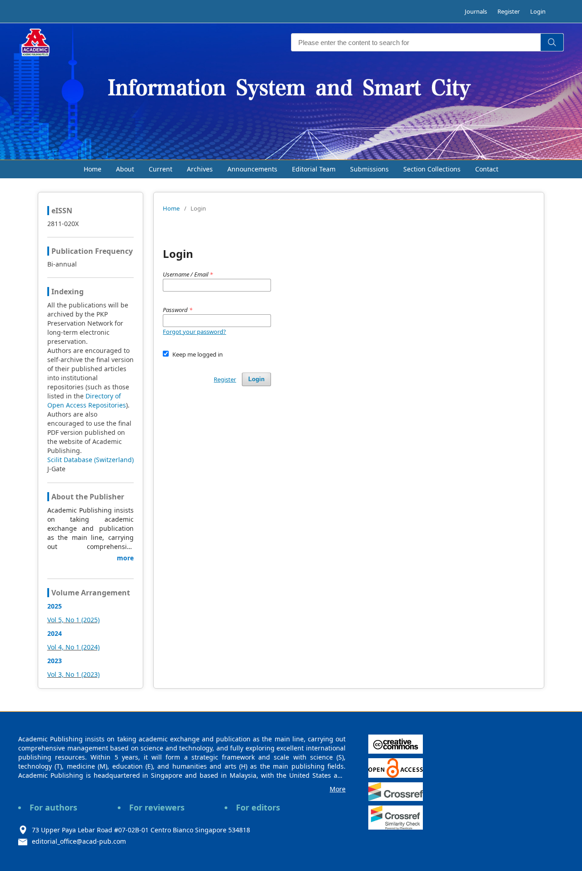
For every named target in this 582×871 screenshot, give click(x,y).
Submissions (369, 169)
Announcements (252, 169)
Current (160, 169)
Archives (200, 169)
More (338, 789)
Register (508, 11)
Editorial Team (314, 169)
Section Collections (432, 169)
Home (92, 169)
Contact (486, 169)
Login (538, 11)
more (125, 558)
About (125, 169)
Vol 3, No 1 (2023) (73, 674)
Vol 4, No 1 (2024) (73, 647)
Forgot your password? (194, 331)
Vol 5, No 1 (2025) (73, 619)
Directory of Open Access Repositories (86, 400)
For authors (53, 807)
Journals (476, 11)
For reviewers (157, 807)
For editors (258, 807)
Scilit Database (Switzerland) (90, 459)
